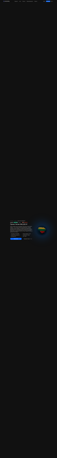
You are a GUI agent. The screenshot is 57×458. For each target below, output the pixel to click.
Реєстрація (48, 1)
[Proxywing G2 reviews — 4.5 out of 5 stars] (25, 222)
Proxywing (11, 220)
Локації (15, 220)
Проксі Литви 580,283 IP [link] (21, 220)
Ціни (20, 1)
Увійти (44, 1)
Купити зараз (16, 238)
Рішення (35, 1)
